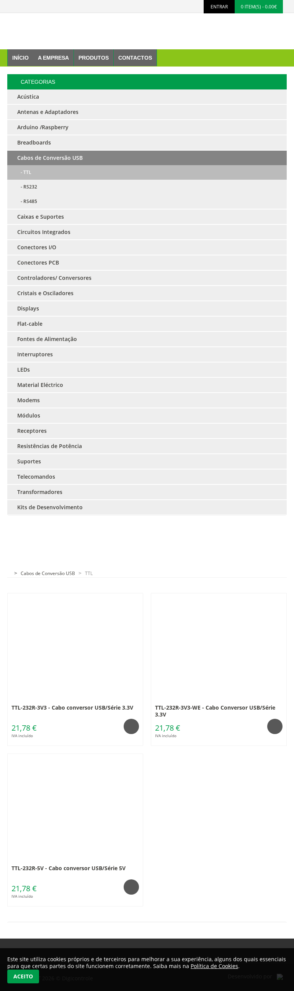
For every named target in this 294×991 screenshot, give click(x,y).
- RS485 (27, 201)
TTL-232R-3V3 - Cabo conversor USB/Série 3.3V (72, 707)
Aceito (23, 976)
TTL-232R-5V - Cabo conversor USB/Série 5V (68, 868)
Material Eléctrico (40, 384)
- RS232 (27, 187)
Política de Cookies (214, 966)
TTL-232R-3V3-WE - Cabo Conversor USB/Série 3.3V (215, 711)
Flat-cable (29, 323)
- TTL (24, 172)
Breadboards (34, 142)
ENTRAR (219, 6)
